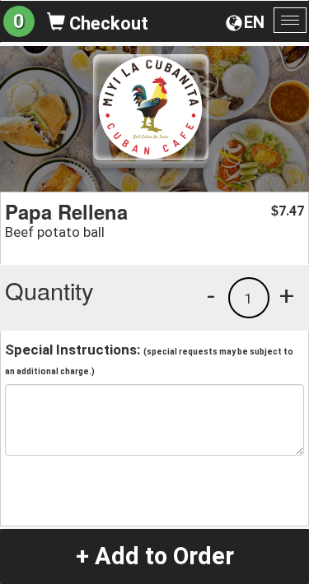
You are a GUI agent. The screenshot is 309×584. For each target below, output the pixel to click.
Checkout (106, 23)
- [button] (211, 295)
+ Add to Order (155, 556)
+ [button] (286, 295)
